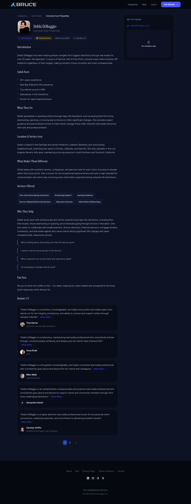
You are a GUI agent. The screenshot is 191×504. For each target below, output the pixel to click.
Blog (144, 4)
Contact (121, 471)
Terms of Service (106, 471)
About (69, 471)
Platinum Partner (45, 38)
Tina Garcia (32, 323)
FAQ (77, 471)
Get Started (169, 4)
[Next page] (75, 442)
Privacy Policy (88, 471)
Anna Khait (31, 350)
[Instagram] (93, 478)
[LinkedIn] (88, 478)
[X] (103, 478)
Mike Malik (31, 374)
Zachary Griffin (33, 428)
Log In (154, 4)
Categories (133, 4)
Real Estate (36, 16)
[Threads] (98, 478)
